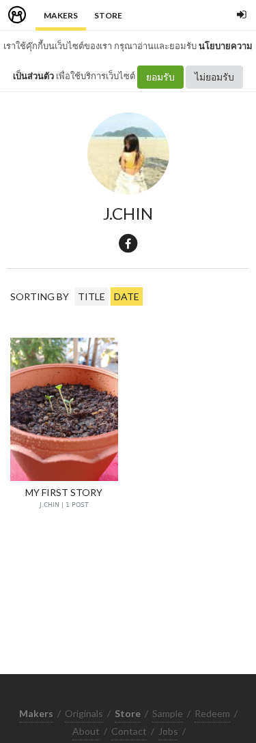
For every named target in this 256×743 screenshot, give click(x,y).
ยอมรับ (160, 77)
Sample (167, 713)
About (86, 731)
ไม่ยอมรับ (214, 77)
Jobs (168, 731)
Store (108, 15)
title (91, 296)
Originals (84, 713)
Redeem (212, 713)
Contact (129, 731)
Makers (61, 15)
